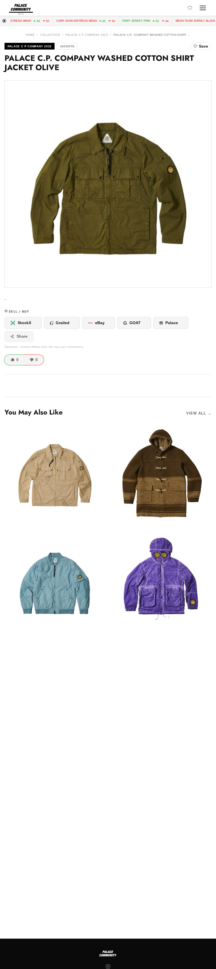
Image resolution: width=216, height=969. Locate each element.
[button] (108, 184)
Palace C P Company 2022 (87, 34)
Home (30, 34)
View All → (199, 413)
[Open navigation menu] (203, 8)
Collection (50, 34)
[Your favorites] (190, 8)
